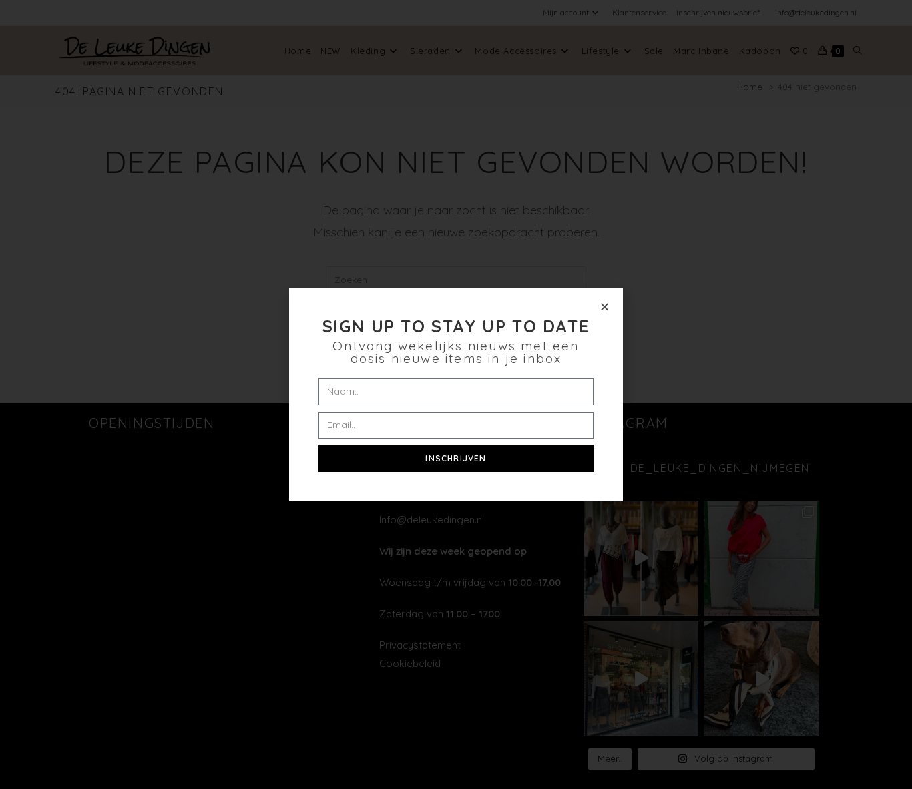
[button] (605, 307)
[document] (456, 394)
